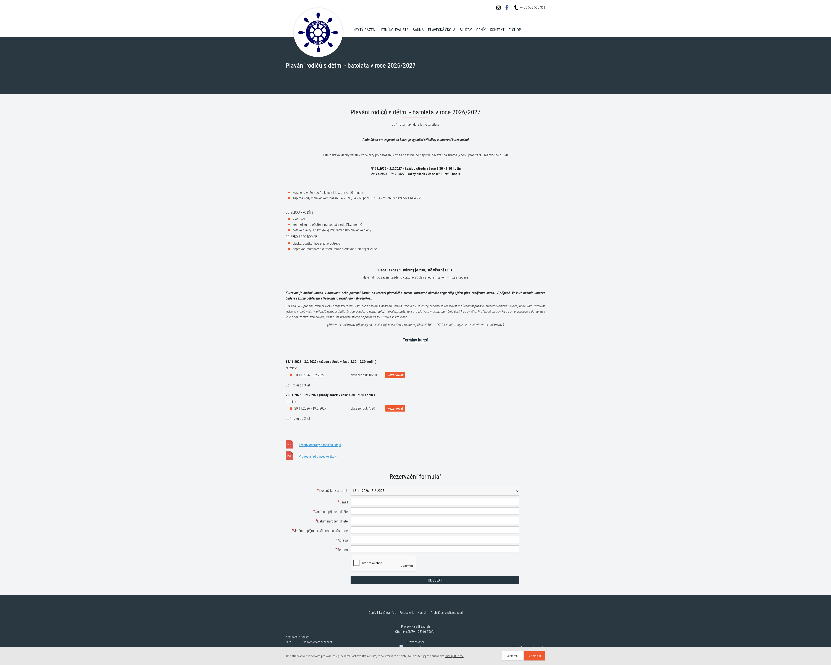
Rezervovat (395, 375)
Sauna (418, 29)
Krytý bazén (364, 29)
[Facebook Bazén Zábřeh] (507, 7)
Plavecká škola (441, 29)
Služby (466, 29)
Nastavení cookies (297, 637)
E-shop (515, 29)
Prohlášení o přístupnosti (447, 613)
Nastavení (512, 656)
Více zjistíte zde (454, 656)
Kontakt (497, 29)
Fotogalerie (406, 613)
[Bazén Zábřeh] (318, 32)
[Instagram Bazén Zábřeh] (498, 7)
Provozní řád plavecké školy (318, 456)
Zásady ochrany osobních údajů (320, 445)
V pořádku (534, 656)
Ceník (481, 29)
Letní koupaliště (394, 29)
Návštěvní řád (387, 613)
